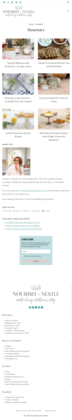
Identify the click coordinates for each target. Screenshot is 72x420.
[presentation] (18, 49)
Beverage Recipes (11, 328)
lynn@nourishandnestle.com (34, 190)
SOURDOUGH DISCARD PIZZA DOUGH (22, 222)
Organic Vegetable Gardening (15, 402)
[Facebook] (4, 2)
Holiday (7, 379)
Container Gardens (12, 400)
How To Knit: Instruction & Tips (16, 382)
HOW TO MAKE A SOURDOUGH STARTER (24, 229)
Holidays (8, 346)
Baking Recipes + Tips (12, 323)
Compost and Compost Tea (14, 397)
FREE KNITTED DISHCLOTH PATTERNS (23, 226)
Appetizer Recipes (11, 320)
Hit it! (36, 261)
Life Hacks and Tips (12, 354)
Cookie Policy (50, 410)
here (27, 194)
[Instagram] (12, 2)
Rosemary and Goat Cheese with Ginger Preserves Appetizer (54, 136)
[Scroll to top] (4, 412)
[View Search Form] (68, 2)
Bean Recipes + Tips (12, 325)
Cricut (7, 372)
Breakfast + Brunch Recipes (15, 330)
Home (31, 24)
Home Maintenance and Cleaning (17, 351)
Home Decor (9, 349)
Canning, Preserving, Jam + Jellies (17, 333)
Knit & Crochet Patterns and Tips (17, 384)
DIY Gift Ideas (10, 374)
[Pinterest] (20, 2)
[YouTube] (16, 2)
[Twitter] (8, 2)
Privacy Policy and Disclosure (28, 410)
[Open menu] (68, 11)
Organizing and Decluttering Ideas (17, 356)
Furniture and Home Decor (14, 377)
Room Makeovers (11, 359)
